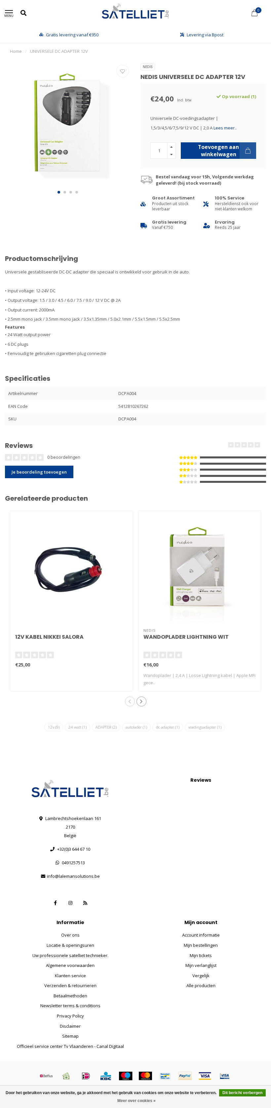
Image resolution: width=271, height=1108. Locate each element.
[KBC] (105, 1076)
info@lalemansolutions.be (73, 876)
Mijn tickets (201, 955)
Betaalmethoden (70, 996)
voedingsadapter (204, 727)
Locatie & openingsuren (70, 945)
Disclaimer (70, 1026)
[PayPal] (185, 1076)
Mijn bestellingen (201, 945)
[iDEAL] (86, 1076)
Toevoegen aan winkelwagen (218, 150)
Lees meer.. (225, 128)
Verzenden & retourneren (70, 985)
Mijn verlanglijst (200, 965)
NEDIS (148, 66)
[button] (59, 192)
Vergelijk (201, 976)
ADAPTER (106, 727)
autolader (136, 727)
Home (16, 51)
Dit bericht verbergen (242, 1092)
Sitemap (70, 1036)
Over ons (70, 935)
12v (53, 727)
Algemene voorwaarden (70, 965)
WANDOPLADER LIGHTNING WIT (186, 637)
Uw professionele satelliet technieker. (70, 955)
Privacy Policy (70, 1016)
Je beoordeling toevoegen (39, 472)
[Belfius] (46, 1076)
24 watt (77, 727)
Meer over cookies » (136, 1100)
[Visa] (205, 1076)
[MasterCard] (145, 1076)
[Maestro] (125, 1076)
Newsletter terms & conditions (70, 1006)
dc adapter (167, 727)
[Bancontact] (165, 1076)
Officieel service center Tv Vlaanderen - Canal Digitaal (70, 1046)
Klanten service (70, 976)
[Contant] (66, 1076)
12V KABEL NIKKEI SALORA (49, 637)
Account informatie (201, 935)
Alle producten (200, 985)
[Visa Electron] (224, 1076)
